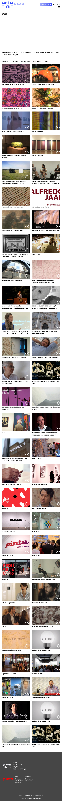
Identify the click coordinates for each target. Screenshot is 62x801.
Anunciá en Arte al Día (19, 770)
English (58, 4)
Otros (46, 62)
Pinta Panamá (29, 779)
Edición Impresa (18, 764)
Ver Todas (5, 62)
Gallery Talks (25, 62)
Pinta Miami (18, 782)
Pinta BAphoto (19, 781)
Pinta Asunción (29, 781)
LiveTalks (15, 62)
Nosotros (15, 762)
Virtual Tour (37, 62)
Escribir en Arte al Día (19, 768)
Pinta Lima (18, 779)
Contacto (15, 766)
